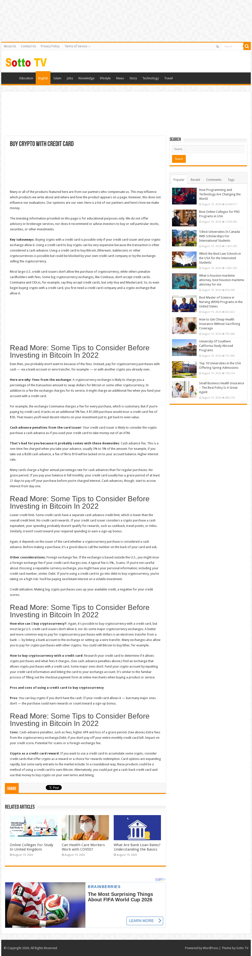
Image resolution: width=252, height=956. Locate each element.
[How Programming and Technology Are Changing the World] (184, 196)
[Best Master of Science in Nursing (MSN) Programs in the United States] (184, 303)
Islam (57, 78)
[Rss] (218, 47)
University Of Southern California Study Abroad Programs (216, 345)
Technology (150, 78)
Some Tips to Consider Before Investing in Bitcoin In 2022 (80, 351)
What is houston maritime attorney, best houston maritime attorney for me (221, 280)
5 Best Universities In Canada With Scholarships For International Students (219, 236)
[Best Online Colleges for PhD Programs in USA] (184, 218)
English (43, 78)
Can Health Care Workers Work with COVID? (83, 847)
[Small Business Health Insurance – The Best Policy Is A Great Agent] (184, 389)
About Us (10, 46)
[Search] (247, 46)
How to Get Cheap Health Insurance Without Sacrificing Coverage (219, 324)
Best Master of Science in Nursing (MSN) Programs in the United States (221, 302)
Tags (231, 180)
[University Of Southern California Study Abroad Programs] (184, 347)
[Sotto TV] (26, 61)
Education (26, 78)
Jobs (70, 78)
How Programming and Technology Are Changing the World (220, 194)
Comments (213, 180)
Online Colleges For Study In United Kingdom (31, 847)
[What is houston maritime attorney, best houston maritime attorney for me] (184, 281)
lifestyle (105, 78)
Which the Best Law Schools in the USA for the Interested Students (220, 258)
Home (10, 77)
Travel (168, 78)
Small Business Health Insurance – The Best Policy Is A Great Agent (221, 387)
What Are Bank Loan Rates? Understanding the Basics (137, 847)
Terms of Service (75, 46)
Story (133, 78)
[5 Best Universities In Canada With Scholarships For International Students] (184, 238)
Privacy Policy (50, 46)
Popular (179, 180)
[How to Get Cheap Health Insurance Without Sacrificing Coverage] (184, 325)
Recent (195, 180)
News (120, 78)
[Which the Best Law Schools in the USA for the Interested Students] (184, 260)
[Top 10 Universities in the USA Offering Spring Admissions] (184, 369)
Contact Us (28, 46)
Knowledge (86, 78)
